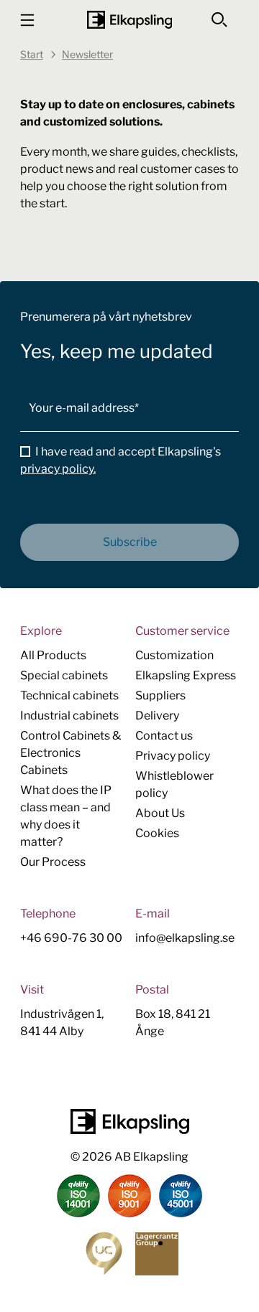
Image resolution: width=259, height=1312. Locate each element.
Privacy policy (172, 756)
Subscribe (130, 542)
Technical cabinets (69, 695)
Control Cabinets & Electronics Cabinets (70, 753)
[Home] (129, 20)
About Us (160, 813)
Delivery (157, 715)
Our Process (53, 862)
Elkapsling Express (185, 675)
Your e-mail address (84, 408)
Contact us (164, 735)
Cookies (157, 833)
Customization (174, 655)
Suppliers (160, 695)
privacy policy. (58, 469)
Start (31, 54)
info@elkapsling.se (185, 938)
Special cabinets (64, 675)
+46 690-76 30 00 (71, 938)
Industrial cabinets (69, 715)
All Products (53, 655)
